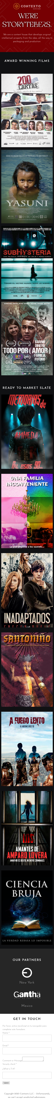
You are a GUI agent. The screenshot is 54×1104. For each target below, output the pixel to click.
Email (6, 1046)
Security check (9, 1064)
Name (6, 1033)
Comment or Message (12, 1061)
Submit (6, 1083)
